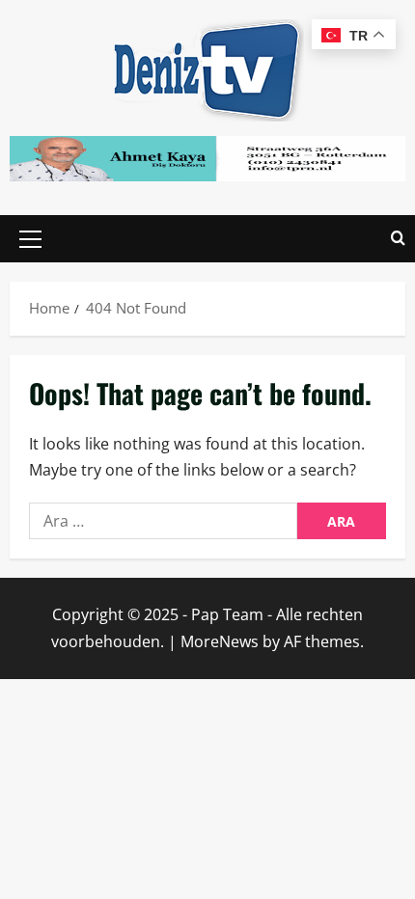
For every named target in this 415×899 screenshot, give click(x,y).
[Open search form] (398, 238)
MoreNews (219, 641)
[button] (30, 239)
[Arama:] (163, 521)
